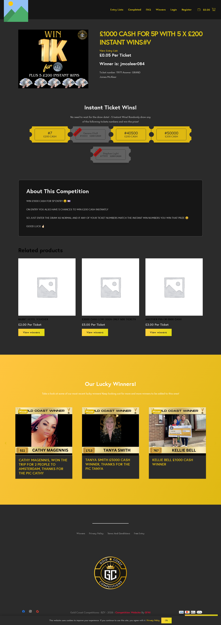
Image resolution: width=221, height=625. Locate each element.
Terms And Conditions (118, 533)
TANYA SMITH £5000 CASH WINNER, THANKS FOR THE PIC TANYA (41, 464)
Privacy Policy (96, 533)
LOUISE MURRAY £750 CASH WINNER (175, 462)
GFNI (148, 612)
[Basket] (213, 9)
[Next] (215, 443)
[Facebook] (23, 611)
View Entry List (108, 50)
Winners (81, 533)
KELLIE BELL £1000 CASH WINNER (105, 462)
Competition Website (128, 612)
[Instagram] (30, 611)
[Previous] (5, 443)
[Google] (37, 611)
